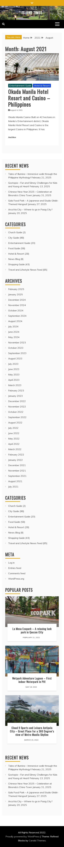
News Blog (14, 259)
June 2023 (13, 369)
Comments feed (16, 573)
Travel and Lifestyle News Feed (25, 269)
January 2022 (15, 459)
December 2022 (17, 401)
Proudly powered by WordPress (23, 836)
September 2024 (17, 315)
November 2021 (17, 470)
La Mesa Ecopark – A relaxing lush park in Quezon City (32, 630)
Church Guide (15, 232)
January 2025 (15, 294)
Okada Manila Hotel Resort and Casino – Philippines (29, 97)
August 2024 (15, 321)
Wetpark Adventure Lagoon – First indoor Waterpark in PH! (32, 680)
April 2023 (13, 379)
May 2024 (13, 337)
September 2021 (17, 475)
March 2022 (14, 449)
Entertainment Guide (20, 85)
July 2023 (13, 363)
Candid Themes (37, 840)
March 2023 (14, 385)
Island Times (32, 12)
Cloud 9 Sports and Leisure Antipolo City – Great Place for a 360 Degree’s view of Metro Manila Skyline (32, 731)
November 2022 (17, 406)
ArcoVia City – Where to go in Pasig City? (30, 209)
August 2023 (15, 358)
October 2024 (15, 310)
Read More (12, 137)
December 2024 (17, 299)
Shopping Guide (16, 264)
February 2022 (16, 454)
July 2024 (13, 326)
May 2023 (13, 374)
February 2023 (16, 390)
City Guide (13, 237)
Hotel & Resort (42, 85)
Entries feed (14, 567)
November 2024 (17, 305)
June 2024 (13, 331)
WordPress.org (16, 578)
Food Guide (14, 248)
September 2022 (17, 417)
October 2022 (15, 411)
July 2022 (13, 427)
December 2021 (17, 465)
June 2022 (13, 433)
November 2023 (17, 342)
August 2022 (15, 422)
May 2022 (13, 438)
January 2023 (15, 395)
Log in (11, 562)
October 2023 (15, 347)
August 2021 (15, 481)
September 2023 (17, 353)
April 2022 (13, 443)
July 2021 (13, 486)
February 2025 (16, 289)
